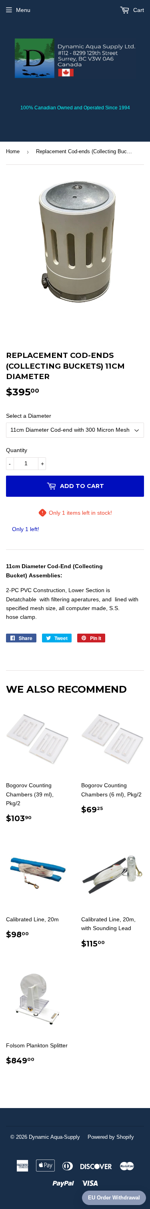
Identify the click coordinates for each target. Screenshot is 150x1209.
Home (13, 151)
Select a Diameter (28, 416)
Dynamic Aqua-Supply (54, 1137)
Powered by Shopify (111, 1137)
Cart (138, 10)
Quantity (16, 450)
